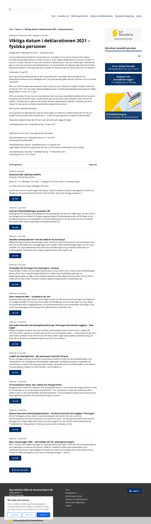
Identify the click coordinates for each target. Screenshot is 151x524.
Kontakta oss (63, 16)
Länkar (139, 16)
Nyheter (19, 29)
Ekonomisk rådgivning (124, 16)
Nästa (92, 164)
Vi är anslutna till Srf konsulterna (28, 520)
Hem (53, 16)
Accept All (43, 515)
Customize (14, 515)
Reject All (29, 515)
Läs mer (15, 199)
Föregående (16, 164)
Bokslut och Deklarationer (102, 16)
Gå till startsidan (20, 470)
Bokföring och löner (79, 16)
